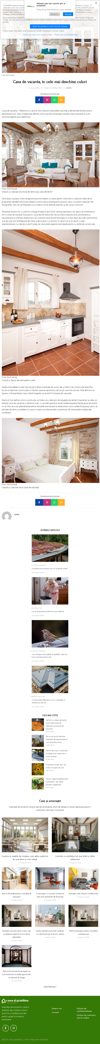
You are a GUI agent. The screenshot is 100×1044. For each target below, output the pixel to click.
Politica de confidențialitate (66, 35)
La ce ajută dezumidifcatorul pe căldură (48, 611)
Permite (68, 14)
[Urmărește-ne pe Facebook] (5, 1028)
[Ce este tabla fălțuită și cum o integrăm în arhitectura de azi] (50, 679)
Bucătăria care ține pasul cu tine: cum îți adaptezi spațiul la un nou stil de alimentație (17, 934)
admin (68, 88)
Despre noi (57, 1008)
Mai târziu (55, 14)
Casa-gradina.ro (15, 1001)
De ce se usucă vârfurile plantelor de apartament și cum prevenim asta (57, 739)
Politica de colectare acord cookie (86, 1016)
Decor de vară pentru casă (23, 380)
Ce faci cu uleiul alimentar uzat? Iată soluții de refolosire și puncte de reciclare (56, 724)
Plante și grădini (38, 565)
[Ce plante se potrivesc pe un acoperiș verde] (50, 548)
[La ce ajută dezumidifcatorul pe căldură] (50, 591)
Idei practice (36, 608)
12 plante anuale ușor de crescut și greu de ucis (56, 766)
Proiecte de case (38, 697)
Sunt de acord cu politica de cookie (50, 26)
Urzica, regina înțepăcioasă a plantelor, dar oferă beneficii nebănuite (57, 782)
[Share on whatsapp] (54, 99)
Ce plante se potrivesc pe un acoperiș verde (49, 568)
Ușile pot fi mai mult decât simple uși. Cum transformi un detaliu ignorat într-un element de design (16, 974)
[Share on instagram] (47, 99)
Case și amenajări (53, 88)
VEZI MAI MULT (50, 987)
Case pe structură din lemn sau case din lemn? (32, 192)
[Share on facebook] (39, 99)
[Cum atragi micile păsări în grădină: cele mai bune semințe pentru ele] (50, 634)
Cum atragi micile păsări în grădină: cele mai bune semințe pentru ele (49, 655)
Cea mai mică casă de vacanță (25, 487)
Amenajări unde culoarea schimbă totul (83, 893)
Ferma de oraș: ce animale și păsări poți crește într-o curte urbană (57, 753)
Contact (55, 1012)
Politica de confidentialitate (84, 1009)
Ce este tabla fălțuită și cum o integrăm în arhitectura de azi (48, 701)
